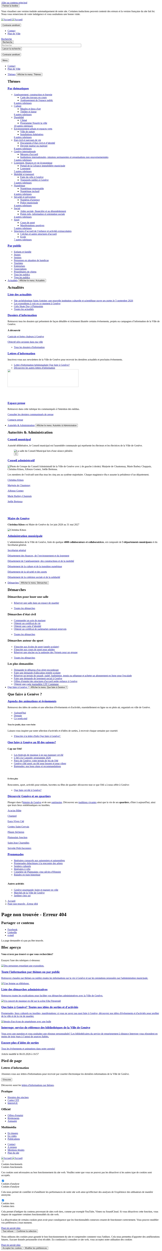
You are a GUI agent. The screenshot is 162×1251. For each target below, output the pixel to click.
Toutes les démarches (24, 608)
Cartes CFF (13, 1100)
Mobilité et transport (24, 174)
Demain (18, 715)
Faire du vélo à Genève (32, 177)
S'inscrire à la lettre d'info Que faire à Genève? (37, 736)
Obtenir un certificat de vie (27, 623)
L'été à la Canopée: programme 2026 (32, 757)
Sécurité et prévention (25, 197)
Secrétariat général (17, 550)
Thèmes (12, 74)
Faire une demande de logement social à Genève (38, 678)
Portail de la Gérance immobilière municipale (42, 165)
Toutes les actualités (24, 309)
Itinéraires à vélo (22, 869)
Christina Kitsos (16, 480)
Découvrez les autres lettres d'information (34, 367)
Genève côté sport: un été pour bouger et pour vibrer (40, 763)
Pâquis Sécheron (16, 832)
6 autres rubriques (23, 103)
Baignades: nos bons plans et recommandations (37, 766)
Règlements (13, 1118)
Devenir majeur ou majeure (33, 145)
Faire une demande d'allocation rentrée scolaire (37, 672)
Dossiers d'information (22, 315)
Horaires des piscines (18, 1097)
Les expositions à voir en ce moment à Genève (37, 303)
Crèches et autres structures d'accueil (38, 234)
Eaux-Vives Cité (16, 821)
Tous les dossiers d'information (29, 347)
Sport (16, 219)
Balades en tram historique (27, 874)
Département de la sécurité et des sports (27, 571)
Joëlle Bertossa (15, 501)
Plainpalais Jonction (17, 837)
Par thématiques (18, 88)
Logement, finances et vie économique (33, 162)
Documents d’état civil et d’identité (37, 143)
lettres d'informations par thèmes (38, 1085)
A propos (12, 1147)
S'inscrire (7, 1079)
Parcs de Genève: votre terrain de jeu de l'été (36, 760)
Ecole (23, 236)
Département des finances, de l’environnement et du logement (38, 555)
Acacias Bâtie (14, 810)
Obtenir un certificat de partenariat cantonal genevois (40, 629)
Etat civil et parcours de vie (27, 140)
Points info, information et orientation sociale (42, 214)
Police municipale (29, 202)
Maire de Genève (18, 518)
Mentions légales (16, 1150)
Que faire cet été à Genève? (27, 790)
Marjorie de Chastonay (19, 485)
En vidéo (12, 1136)
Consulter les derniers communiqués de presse (30, 414)
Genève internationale (25, 151)
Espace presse (16, 403)
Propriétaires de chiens (25, 271)
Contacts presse (15, 419)
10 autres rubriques (23, 126)
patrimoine (56, 802)
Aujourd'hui (20, 712)
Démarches (13, 582)
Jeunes (17, 254)
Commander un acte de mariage (30, 620)
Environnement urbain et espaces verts (33, 128)
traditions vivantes (87, 802)
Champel (12, 816)
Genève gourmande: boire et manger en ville (36, 890)
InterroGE (13, 1103)
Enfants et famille (22, 251)
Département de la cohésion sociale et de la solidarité (34, 577)
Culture (17, 106)
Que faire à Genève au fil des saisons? (32, 742)
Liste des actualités (19, 294)
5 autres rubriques (23, 171)
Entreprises (19, 266)
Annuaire (12, 1121)
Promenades (16, 854)
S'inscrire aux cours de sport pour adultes (34, 649)
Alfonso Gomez (16, 490)
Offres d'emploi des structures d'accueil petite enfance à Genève (45, 681)
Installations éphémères (31, 134)
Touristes (18, 263)
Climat (23, 120)
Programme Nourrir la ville (33, 123)
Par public (14, 245)
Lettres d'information (21, 353)
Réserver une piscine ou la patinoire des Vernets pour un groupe (46, 652)
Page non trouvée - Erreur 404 (23, 903)
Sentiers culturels (22, 866)
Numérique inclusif (29, 191)
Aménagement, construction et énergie (33, 94)
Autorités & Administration (21, 425)
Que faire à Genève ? (18, 687)
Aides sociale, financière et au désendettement (43, 211)
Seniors (17, 257)
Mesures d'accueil (29, 154)
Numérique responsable (32, 188)
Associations (20, 269)
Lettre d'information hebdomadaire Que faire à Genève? (42, 365)
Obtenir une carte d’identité (27, 626)
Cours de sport (27, 222)
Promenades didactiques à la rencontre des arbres (38, 863)
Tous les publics (22, 274)
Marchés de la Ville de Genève (29, 892)
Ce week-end (20, 718)
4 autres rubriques (23, 194)
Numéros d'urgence (30, 199)
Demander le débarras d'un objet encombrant (36, 670)
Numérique (19, 185)
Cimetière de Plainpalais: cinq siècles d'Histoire (37, 872)
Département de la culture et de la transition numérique (35, 566)
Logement (25, 168)
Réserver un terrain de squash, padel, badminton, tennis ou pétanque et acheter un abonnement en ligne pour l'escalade (73, 675)
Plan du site (13, 1152)
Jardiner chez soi (22, 895)
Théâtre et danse (28, 111)
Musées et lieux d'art (30, 108)
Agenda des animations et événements (32, 701)
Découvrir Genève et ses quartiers (29, 796)
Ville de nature (27, 131)
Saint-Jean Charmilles (18, 842)
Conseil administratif (21, 460)
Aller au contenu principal (14, 2)
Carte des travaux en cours (33, 97)
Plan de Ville (14, 33)
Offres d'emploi (15, 1115)
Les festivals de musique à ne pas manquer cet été (38, 755)
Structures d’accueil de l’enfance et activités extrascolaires (43, 231)
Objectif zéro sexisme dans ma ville (25, 342)
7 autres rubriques (23, 239)
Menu (5, 60)
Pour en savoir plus (10, 1228)
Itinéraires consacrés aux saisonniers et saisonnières (39, 860)
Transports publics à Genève (34, 180)
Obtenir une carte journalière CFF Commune (36, 684)
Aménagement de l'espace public (36, 100)
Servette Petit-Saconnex (19, 848)
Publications (14, 1139)
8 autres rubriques (23, 148)
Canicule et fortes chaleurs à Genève (26, 336)
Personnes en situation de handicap (31, 260)
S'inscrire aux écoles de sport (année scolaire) (36, 646)
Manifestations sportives (32, 225)
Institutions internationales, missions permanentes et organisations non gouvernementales (64, 157)
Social (17, 208)
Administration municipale (25, 536)
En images (13, 1133)
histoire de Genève (32, 802)
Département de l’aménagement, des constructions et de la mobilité (41, 561)
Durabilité (19, 117)
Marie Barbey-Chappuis (20, 496)
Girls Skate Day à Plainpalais (28, 306)
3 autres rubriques (23, 160)
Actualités (13, 280)
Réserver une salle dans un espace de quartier (36, 603)
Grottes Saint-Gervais (18, 826)
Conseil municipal (19, 439)
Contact (11, 30)
